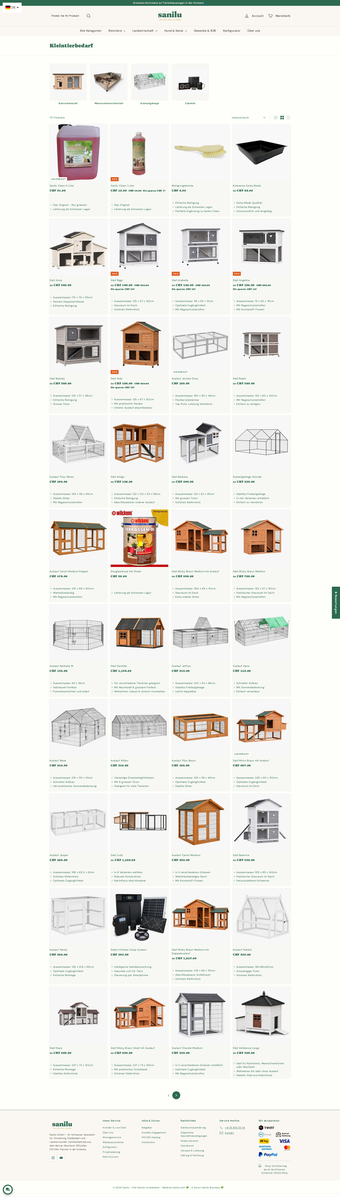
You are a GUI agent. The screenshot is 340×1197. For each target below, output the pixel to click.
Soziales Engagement (154, 1132)
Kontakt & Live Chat (114, 1127)
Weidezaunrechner (113, 1142)
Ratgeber (147, 1127)
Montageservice (112, 1137)
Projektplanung (111, 1152)
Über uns (253, 31)
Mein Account (110, 1156)
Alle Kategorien (90, 31)
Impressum (187, 1145)
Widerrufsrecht (189, 1140)
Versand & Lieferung (192, 1150)
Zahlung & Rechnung (192, 1155)
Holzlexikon (148, 1142)
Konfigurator (231, 31)
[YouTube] (61, 1157)
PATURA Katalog (151, 1137)
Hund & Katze (174, 31)
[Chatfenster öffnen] (8, 1190)
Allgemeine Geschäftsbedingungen (194, 1134)
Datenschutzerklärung (193, 1127)
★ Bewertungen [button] (336, 602)
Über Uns (108, 1132)
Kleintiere (116, 31)
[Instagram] (53, 1157)
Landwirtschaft (143, 31)
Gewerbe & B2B (205, 31)
